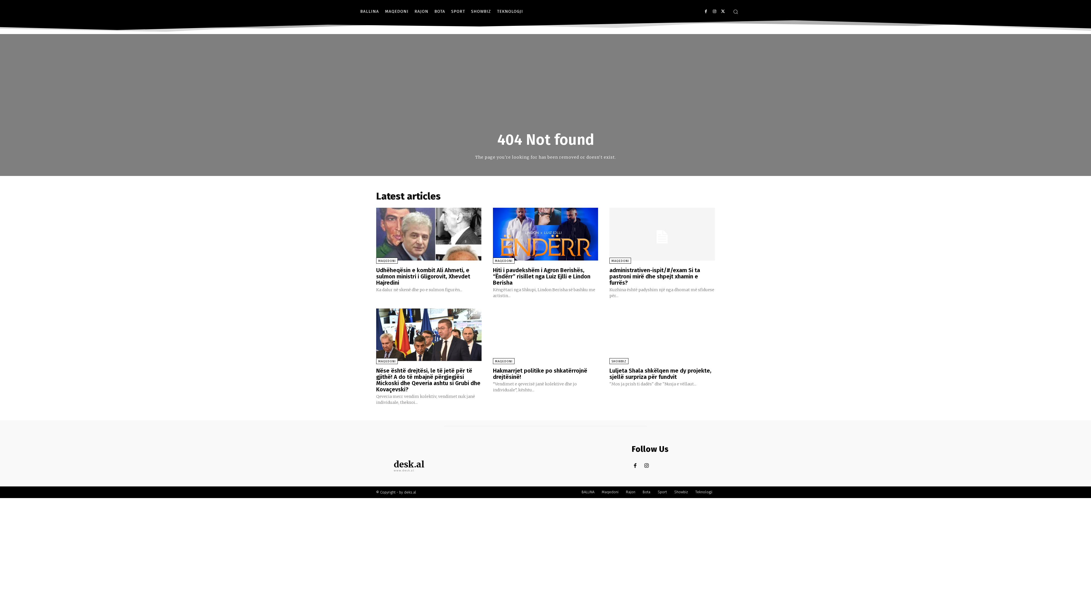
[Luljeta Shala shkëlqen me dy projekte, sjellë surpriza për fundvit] (662, 334)
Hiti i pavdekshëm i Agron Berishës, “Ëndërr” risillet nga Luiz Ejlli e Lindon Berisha (541, 276)
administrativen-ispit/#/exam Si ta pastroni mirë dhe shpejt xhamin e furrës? (654, 276)
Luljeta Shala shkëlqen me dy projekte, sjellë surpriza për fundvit (660, 373)
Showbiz (618, 361)
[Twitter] (723, 11)
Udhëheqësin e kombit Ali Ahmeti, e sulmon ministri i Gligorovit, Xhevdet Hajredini (423, 276)
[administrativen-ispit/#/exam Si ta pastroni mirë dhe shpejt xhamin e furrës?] (662, 234)
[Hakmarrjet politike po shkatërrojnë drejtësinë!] (545, 334)
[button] (735, 11)
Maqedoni (387, 261)
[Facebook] (706, 11)
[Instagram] (714, 11)
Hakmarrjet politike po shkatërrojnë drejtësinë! (540, 373)
